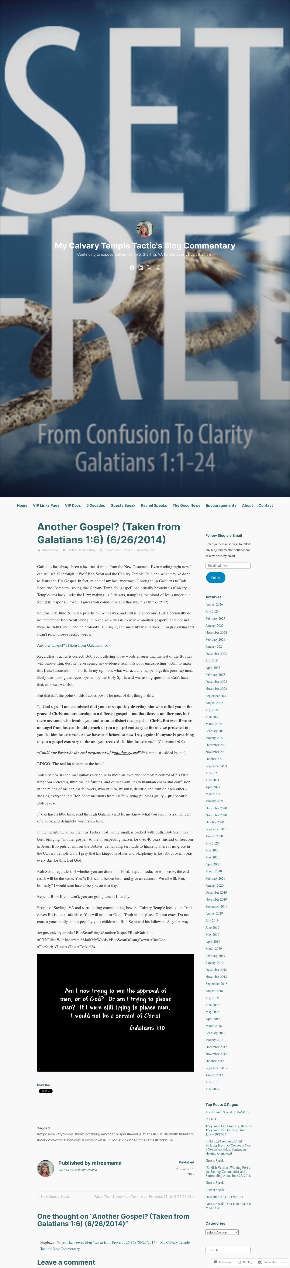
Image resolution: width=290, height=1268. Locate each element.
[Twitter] (149, 267)
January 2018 (215, 1040)
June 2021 (212, 780)
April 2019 (213, 941)
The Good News (186, 505)
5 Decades (95, 505)
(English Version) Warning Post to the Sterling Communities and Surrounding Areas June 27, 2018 (228, 1171)
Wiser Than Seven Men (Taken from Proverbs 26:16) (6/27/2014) (142, 1197)
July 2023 (212, 660)
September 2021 (216, 766)
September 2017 (216, 1068)
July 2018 (212, 997)
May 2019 (212, 934)
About (247, 505)
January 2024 (215, 646)
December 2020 (216, 808)
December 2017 (216, 1046)
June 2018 (212, 1004)
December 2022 (216, 681)
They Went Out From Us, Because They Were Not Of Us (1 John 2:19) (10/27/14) (229, 1130)
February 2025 (215, 618)
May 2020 (212, 857)
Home (22, 505)
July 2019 (212, 920)
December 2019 (216, 892)
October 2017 (215, 1060)
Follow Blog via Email (224, 535)
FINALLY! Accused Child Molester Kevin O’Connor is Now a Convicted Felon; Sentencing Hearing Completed (228, 1147)
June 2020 (212, 850)
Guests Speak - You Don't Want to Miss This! (229, 1205)
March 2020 (214, 871)
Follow (216, 577)
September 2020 (216, 829)
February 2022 (215, 731)
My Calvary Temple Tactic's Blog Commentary (145, 245)
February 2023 (215, 674)
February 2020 (215, 878)
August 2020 (214, 836)
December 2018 (216, 969)
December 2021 (216, 744)
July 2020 (212, 843)
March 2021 (214, 794)
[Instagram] (158, 267)
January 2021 (215, 801)
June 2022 (212, 716)
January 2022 (215, 737)
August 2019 (214, 913)
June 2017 (212, 1089)
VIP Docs (73, 505)
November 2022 (216, 688)
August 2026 (214, 604)
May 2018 (212, 1011)
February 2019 (215, 955)
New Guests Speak (52, 1197)
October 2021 (215, 758)
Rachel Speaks (154, 505)
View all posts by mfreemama (77, 1169)
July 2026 (212, 611)
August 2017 (214, 1075)
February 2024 (215, 639)
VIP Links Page (46, 505)
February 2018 (215, 1033)
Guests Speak (123, 505)
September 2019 (216, 906)
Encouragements (221, 505)
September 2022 (216, 695)
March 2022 (214, 723)
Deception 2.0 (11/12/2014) (224, 1196)
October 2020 (215, 822)
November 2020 (216, 815)
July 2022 (212, 709)
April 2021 (213, 787)
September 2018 (216, 983)
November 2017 (216, 1053)
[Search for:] (228, 1249)
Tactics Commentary (81, 550)
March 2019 (214, 948)
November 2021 (216, 751)
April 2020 (213, 864)
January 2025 (215, 625)
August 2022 (214, 702)
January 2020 (215, 885)
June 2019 (212, 927)
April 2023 (213, 667)
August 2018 (214, 990)
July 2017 (212, 1082)
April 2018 (213, 1018)
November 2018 (216, 976)
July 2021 (212, 773)
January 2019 (215, 962)
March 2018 (214, 1025)
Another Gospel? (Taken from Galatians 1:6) (73, 645)
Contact (266, 505)
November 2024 (216, 632)
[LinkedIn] (141, 267)
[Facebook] (132, 267)
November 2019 (216, 899)
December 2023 (216, 653)
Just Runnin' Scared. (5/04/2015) (227, 1112)
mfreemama (49, 550)
